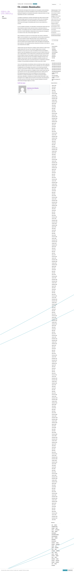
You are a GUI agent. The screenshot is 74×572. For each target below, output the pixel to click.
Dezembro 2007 (54, 437)
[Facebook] (53, 40)
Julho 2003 (54, 519)
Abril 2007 (53, 450)
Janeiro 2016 (54, 277)
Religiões (57, 562)
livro (52, 552)
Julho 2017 (53, 248)
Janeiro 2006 (54, 475)
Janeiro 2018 (54, 238)
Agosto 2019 (54, 207)
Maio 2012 (53, 350)
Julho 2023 (54, 141)
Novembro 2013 (54, 320)
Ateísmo (53, 528)
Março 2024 (54, 131)
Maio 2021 (53, 174)
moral (56, 552)
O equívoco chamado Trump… (55, 77)
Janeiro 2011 (54, 376)
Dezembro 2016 (54, 259)
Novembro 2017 (54, 241)
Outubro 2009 (54, 401)
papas (56, 557)
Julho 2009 (54, 406)
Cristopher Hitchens (55, 534)
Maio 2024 (53, 128)
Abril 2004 (53, 509)
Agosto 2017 (54, 246)
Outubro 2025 (54, 100)
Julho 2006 (54, 465)
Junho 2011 (54, 368)
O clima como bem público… (55, 73)
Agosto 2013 (54, 325)
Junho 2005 (54, 486)
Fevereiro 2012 (54, 355)
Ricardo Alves (54, 56)
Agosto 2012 (54, 345)
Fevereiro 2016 (54, 276)
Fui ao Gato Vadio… (55, 75)
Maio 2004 (53, 508)
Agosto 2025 (54, 103)
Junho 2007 (54, 447)
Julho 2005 (54, 485)
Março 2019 (54, 215)
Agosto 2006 (54, 463)
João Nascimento (54, 50)
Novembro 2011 (54, 360)
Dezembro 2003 (54, 516)
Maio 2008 (53, 429)
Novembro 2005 (54, 478)
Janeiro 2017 (54, 258)
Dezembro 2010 (54, 378)
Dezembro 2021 (54, 162)
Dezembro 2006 (54, 457)
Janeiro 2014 (54, 317)
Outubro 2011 (54, 361)
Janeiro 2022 (54, 161)
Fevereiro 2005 (54, 493)
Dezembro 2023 (54, 136)
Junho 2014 (54, 309)
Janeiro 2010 (54, 396)
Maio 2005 (53, 488)
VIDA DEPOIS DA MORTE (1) (56, 71)
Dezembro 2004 (54, 496)
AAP (3, 16)
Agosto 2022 (54, 152)
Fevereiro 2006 (54, 473)
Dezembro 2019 (54, 200)
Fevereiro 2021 (54, 179)
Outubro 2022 (54, 151)
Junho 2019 (54, 210)
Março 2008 (54, 432)
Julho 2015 (53, 287)
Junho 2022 (54, 156)
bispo (57, 528)
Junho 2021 (54, 172)
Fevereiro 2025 (54, 113)
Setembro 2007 (54, 442)
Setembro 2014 (54, 304)
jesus (56, 549)
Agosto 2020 (54, 187)
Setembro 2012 (54, 343)
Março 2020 (54, 195)
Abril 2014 (53, 312)
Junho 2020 (54, 190)
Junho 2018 (54, 230)
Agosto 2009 (54, 404)
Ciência (56, 531)
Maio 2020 (53, 192)
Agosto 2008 (54, 424)
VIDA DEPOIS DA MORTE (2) (56, 69)
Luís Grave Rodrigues (55, 52)
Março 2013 (54, 333)
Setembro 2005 (54, 481)
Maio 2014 (53, 310)
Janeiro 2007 (54, 455)
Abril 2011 (53, 371)
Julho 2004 (54, 504)
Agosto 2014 (54, 305)
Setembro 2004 (54, 501)
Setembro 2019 (54, 205)
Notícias (53, 555)
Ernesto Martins (54, 46)
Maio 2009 (53, 409)
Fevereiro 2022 (54, 159)
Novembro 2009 (54, 399)
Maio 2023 (53, 144)
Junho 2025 (54, 106)
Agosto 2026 (54, 85)
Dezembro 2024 (54, 116)
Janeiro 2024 (54, 134)
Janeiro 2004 (54, 514)
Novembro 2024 (54, 118)
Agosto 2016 (54, 266)
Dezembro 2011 (54, 358)
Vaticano (53, 565)
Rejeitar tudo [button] (70, 570)
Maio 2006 (53, 468)
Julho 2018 (53, 228)
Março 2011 (54, 373)
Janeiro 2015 (54, 297)
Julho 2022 (54, 154)
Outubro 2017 (54, 243)
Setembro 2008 (54, 422)
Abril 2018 (53, 233)
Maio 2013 (53, 330)
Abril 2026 (53, 90)
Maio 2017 (53, 251)
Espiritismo (53, 539)
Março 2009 (54, 412)
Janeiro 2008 (54, 435)
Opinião (57, 555)
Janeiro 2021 (54, 180)
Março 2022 (54, 157)
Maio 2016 (53, 271)
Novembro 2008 (54, 419)
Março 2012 (54, 353)
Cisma (53, 531)
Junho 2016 (54, 269)
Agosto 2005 (54, 483)
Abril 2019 (53, 213)
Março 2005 (54, 491)
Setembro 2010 (54, 383)
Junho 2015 (54, 289)
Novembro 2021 (54, 164)
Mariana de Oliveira (33, 88)
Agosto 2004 (54, 503)
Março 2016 (54, 274)
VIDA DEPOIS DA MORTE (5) (56, 64)
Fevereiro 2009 (54, 414)
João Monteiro (54, 49)
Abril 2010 (53, 391)
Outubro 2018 (54, 223)
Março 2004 (54, 511)
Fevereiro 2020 (54, 197)
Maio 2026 (53, 88)
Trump (55, 563)
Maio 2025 (53, 108)
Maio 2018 (53, 231)
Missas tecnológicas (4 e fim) (56, 79)
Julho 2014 (53, 307)
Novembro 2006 (54, 458)
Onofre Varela (54, 53)
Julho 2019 (53, 208)
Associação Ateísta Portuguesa (56, 35)
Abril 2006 (53, 470)
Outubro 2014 (54, 302)
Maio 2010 (53, 389)
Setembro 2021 (54, 167)
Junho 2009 (54, 407)
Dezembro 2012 (54, 338)
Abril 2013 (53, 332)
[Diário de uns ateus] (6, 7)
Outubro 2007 (54, 440)
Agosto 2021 (54, 169)
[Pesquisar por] (60, 4)
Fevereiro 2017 (54, 256)
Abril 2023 (53, 146)
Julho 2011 (53, 366)
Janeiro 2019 (54, 218)
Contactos (4, 18)
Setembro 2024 (54, 121)
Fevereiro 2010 (54, 394)
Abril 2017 (53, 253)
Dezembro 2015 (54, 279)
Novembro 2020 (54, 182)
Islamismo (56, 547)
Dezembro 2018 (54, 220)
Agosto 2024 (54, 123)
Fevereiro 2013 (54, 335)
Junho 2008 (54, 427)
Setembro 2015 (54, 284)
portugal (57, 560)
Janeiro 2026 (54, 95)
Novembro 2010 (54, 379)
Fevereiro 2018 (54, 236)
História (53, 544)
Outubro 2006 (54, 460)
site (52, 563)
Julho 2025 (54, 105)
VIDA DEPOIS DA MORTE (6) (56, 63)
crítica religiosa (54, 536)
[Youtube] (57, 40)
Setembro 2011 (54, 363)
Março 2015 (54, 294)
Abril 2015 (53, 292)
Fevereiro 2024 (54, 133)
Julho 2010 (53, 386)
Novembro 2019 (54, 202)
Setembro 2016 (54, 264)
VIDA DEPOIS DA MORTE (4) (56, 66)
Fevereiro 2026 (54, 93)
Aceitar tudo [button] (65, 570)
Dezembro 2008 (54, 417)
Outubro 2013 (54, 322)
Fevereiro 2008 (54, 434)
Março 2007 (54, 452)
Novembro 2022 (54, 149)
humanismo (57, 544)
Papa (52, 557)
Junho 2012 (54, 348)
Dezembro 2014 (54, 299)
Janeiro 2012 (54, 356)
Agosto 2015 (54, 286)
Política (53, 560)
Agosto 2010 (54, 384)
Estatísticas (54, 541)
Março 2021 (54, 177)
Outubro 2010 (54, 381)
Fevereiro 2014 (54, 315)
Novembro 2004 (54, 498)
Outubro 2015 (54, 282)
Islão (52, 549)
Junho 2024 (54, 126)
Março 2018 (54, 235)
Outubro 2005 (54, 480)
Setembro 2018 (54, 225)
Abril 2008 (53, 430)
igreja (53, 547)
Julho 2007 (54, 445)
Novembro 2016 (54, 261)
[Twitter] (55, 40)
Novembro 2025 (54, 98)
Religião (53, 562)
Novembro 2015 (54, 281)
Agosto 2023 (54, 139)
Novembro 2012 (54, 340)
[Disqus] (34, 108)
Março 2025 (54, 111)
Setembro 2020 (54, 185)
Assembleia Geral (54, 526)
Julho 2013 (53, 327)
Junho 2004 (54, 506)
